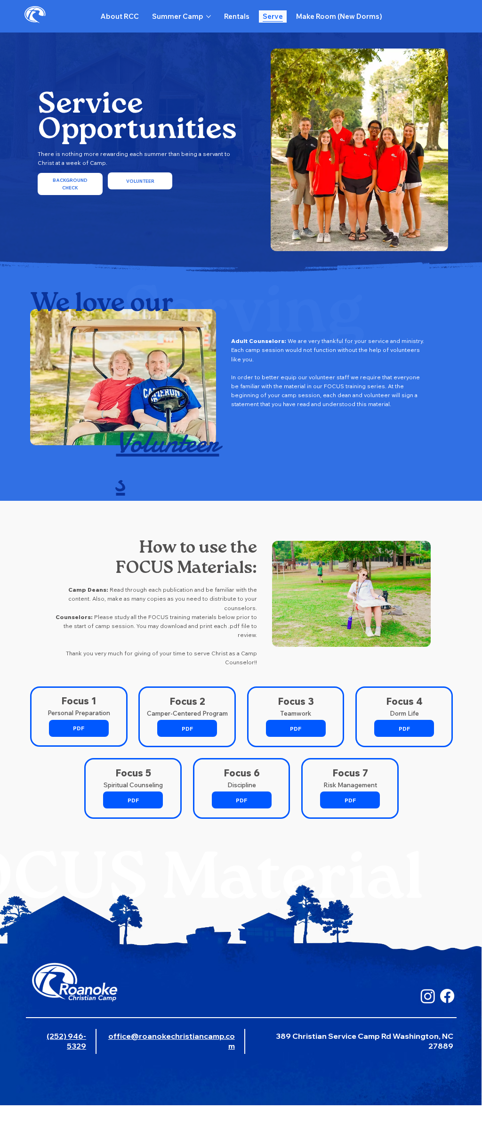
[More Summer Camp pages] (208, 16)
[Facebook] (447, 996)
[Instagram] (427, 996)
